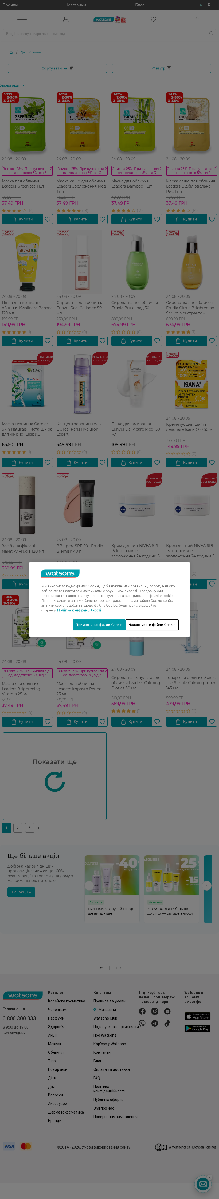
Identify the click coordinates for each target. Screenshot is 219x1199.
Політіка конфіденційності (79, 610)
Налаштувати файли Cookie (152, 625)
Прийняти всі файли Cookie (99, 625)
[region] (109, 599)
